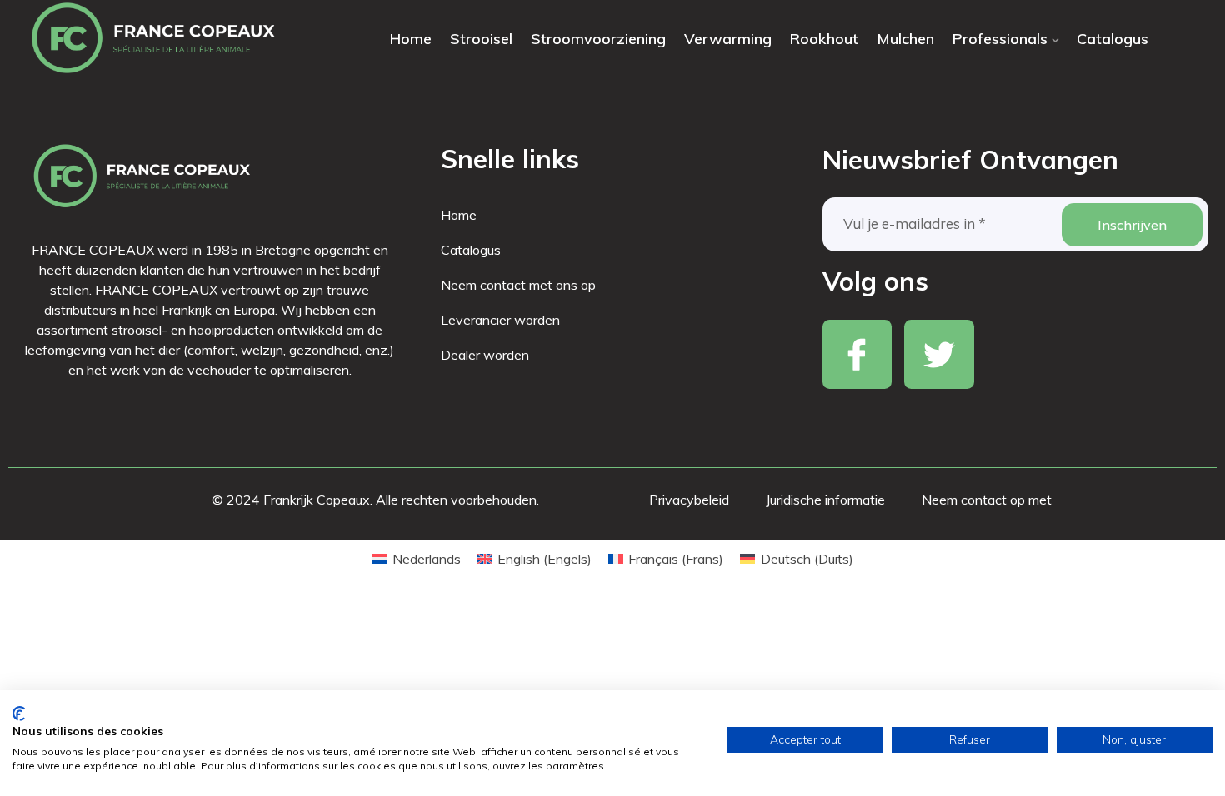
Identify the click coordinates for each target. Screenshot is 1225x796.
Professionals (1000, 38)
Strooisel (481, 38)
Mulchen (905, 38)
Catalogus (1112, 38)
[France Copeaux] (153, 38)
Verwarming (728, 38)
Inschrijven (1132, 224)
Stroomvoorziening (598, 38)
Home (411, 38)
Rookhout (824, 38)
